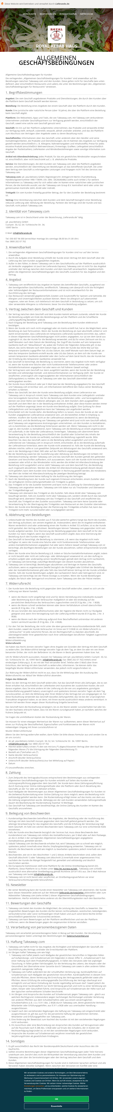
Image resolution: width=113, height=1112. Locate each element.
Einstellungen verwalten (34, 1086)
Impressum (86, 13)
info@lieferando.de (22, 233)
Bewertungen (48, 13)
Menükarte (29, 13)
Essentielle (56, 1106)
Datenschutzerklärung (78, 935)
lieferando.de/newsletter (71, 892)
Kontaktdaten (68, 13)
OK (56, 1099)
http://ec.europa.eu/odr (66, 868)
